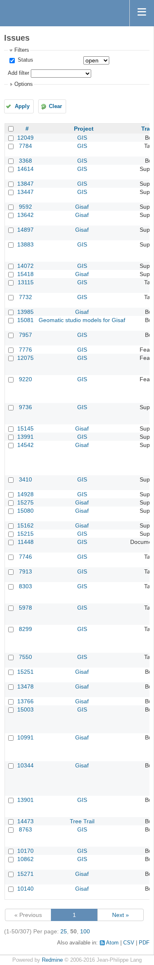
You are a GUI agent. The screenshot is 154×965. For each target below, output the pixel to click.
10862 (25, 859)
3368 (25, 160)
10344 (25, 765)
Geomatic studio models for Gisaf (82, 320)
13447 (25, 192)
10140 (25, 888)
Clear (55, 106)
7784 (25, 146)
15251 (25, 671)
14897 (25, 229)
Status (24, 60)
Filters (21, 50)
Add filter (18, 73)
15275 (25, 502)
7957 (25, 335)
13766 (25, 701)
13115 (26, 282)
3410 (25, 479)
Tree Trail (82, 821)
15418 (25, 274)
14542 (25, 445)
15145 (25, 428)
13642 (25, 215)
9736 (25, 407)
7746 (25, 556)
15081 (25, 320)
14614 (25, 169)
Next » (120, 915)
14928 (25, 494)
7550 (25, 657)
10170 (25, 851)
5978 (25, 607)
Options (23, 84)
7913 (25, 571)
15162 (25, 525)
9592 (25, 206)
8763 (25, 829)
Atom (112, 943)
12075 (25, 358)
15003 (25, 709)
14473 (25, 821)
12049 (25, 137)
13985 (25, 312)
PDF (144, 943)
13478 (25, 686)
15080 (25, 510)
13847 (25, 183)
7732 (25, 297)
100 (85, 931)
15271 (25, 874)
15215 (25, 533)
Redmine (52, 960)
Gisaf (82, 206)
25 (63, 931)
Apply (22, 106)
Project (84, 128)
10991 (25, 737)
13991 (25, 436)
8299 (25, 629)
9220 (25, 379)
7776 (25, 349)
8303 (25, 586)
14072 (25, 266)
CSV (128, 943)
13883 (25, 244)
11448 (26, 542)
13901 (25, 800)
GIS (82, 137)
